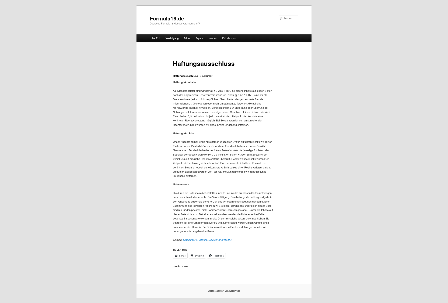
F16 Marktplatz (229, 38)
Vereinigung (172, 38)
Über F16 (155, 38)
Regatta (199, 38)
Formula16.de (167, 18)
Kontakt (213, 38)
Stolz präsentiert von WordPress (224, 290)
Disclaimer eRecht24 (195, 239)
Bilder (187, 38)
